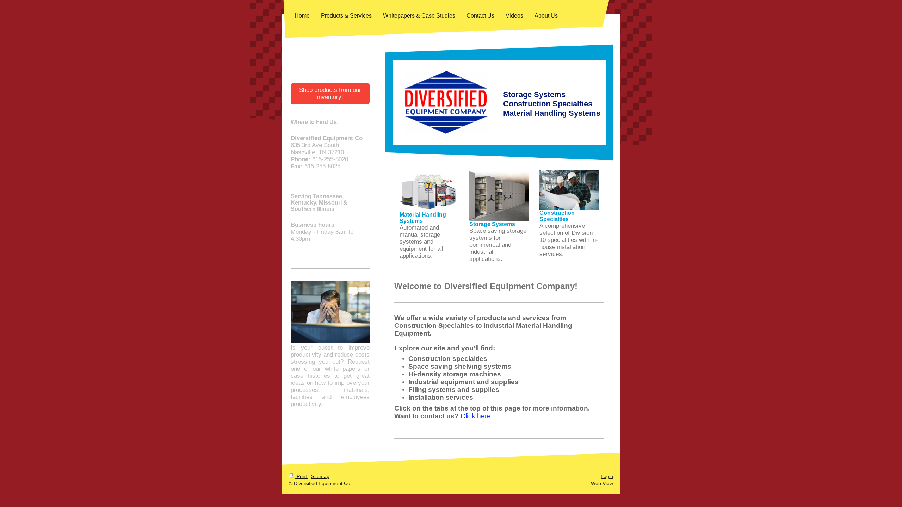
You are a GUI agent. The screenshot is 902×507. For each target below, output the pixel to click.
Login (607, 476)
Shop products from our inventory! (330, 93)
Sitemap (320, 476)
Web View (602, 483)
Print (301, 476)
